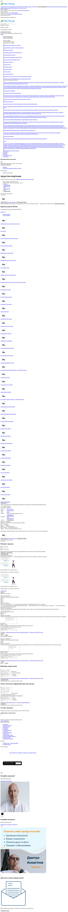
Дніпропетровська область (9, 47)
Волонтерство (6, 726)
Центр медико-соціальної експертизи (42, 145)
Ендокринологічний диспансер (23, 99)
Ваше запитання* (4, 651)
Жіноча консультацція (8, 101)
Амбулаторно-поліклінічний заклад (16, 83)
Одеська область (7, 64)
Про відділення (6, 215)
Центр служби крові (8, 148)
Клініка (28, 110)
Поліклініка (29, 125)
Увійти (2, 34)
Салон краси (6, 132)
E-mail (14, 674)
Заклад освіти (6, 104)
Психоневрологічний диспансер (60, 128)
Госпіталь (5, 93)
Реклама (16, 6)
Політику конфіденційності (22, 632)
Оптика (45, 122)
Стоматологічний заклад (26, 134)
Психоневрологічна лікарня (46, 128)
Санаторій (11, 132)
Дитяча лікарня (6, 96)
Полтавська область (7, 66)
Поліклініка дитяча (36, 125)
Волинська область (16, 45)
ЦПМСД (34, 148)
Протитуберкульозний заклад (35, 126)
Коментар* (3, 623)
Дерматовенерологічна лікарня (21, 95)
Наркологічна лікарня (20, 119)
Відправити (3, 703)
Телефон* (3, 629)
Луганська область (7, 59)
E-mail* (2, 628)
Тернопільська (10, 509)
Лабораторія (6, 112)
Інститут (5, 106)
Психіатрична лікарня (47, 126)
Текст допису (15, 693)
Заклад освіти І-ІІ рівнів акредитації (18, 104)
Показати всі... (4, 503)
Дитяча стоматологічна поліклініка (27, 96)
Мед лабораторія (7, 116)
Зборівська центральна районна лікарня (25, 179)
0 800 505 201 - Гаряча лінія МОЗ (10, 743)
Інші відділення (6, 214)
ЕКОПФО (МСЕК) (7, 732)
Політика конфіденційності (9, 736)
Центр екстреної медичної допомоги (47, 143)
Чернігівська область (26, 78)
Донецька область (19, 47)
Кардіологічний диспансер (9, 110)
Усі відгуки (34, 6)
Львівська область (16, 59)
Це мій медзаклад (12, 202)
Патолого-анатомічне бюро (9, 125)
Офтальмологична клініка (9, 123)
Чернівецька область (16, 78)
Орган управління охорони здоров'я (55, 122)
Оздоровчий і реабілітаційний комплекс (12, 122)
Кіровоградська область (16, 57)
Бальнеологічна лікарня (51, 86)
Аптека (26, 83)
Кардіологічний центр (21, 110)
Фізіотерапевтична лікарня (12, 138)
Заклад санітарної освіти (31, 104)
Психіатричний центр (35, 128)
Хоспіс (4, 141)
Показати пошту (7, 191)
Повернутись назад (5, 910)
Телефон (15, 675)
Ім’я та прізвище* (4, 626)
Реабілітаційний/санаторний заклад (11, 130)
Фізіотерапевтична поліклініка (25, 138)
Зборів (8, 512)
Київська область (7, 57)
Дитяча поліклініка (14, 96)
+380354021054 (6, 185)
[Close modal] (1, 669)
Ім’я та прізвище (16, 672)
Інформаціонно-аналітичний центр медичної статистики (29, 106)
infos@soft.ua (26, 10)
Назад (2, 633)
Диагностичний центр (34, 95)
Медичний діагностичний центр (40, 116)
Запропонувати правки (21, 202)
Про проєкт (11, 6)
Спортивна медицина (19, 132)
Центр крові (31, 145)
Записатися (14, 824)
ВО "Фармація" (11, 90)
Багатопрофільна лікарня (9, 86)
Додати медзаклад (5, 6)
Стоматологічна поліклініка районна (11, 134)
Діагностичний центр (50, 96)
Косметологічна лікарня (52, 110)
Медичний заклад (52, 116)
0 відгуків (4, 170)
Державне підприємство (8, 95)
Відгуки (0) (3, 552)
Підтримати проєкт (27, 6)
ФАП (4, 138)
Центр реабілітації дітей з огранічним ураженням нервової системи (36, 147)
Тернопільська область (8, 74)
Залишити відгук (4, 554)
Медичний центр (60, 116)
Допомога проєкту (7, 730)
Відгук (2, 592)
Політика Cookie (7, 737)
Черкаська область (7, 78)
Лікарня (11, 112)
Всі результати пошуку (5, 32)
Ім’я (14, 697)
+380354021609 (6, 186)
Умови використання (11, 632)
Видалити (8, 164)
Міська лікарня (21, 117)
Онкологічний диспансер (27, 122)
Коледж (45, 110)
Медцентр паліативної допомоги (10, 117)
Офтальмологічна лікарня (21, 123)
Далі (7, 635)
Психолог (20, 6)
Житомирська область (8, 50)
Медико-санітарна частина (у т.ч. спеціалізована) (22, 116)
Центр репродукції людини (58, 147)
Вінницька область (7, 45)
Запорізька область (17, 52)
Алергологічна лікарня (8, 82)
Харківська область (7, 76)
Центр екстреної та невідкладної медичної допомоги (35, 144)
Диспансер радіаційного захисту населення (54, 95)
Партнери (5, 728)
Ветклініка (5, 90)
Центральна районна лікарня (25, 148)
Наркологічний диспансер (31, 119)
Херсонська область (17, 76)
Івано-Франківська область (9, 54)
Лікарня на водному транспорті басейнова (36, 112)
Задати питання (12, 713)
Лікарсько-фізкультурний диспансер (17, 113)
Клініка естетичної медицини (36, 110)
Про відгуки (6, 734)
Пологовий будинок (45, 125)
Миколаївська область (8, 62)
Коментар (14, 671)
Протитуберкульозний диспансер (20, 126)
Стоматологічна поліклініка (54, 132)
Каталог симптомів (59, 6)
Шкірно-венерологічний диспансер (11, 150)
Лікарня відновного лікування (20, 112)
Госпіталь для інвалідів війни (14, 93)
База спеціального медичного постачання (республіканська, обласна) (30, 86)
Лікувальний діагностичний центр (33, 113)
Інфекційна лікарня (11, 106)
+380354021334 (6, 188)
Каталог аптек (17, 8)
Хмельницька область (26, 76)
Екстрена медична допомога (9, 99)
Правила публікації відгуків (36, 632)
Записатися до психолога (6, 781)
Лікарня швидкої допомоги (52, 112)
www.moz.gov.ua (10, 14)
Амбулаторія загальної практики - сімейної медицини (32, 82)
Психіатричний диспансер (13, 128)
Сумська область (7, 71)
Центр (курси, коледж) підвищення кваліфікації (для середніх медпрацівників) (21, 143)
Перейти (3, 212)
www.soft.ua (20, 10)
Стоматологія (35, 134)
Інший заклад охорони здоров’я (52, 106)
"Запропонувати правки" (59, 203)
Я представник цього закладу (8, 694)
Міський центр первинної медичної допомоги (35, 117)
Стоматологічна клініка (42, 132)
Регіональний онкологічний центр (27, 130)
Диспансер (41, 95)
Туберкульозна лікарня (8, 136)
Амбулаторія (17, 82)
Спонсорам (5, 729)
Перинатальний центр (21, 125)
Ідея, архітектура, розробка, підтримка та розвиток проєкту (22, 752)
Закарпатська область (8, 52)
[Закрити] (2, 162)
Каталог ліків (23, 8)
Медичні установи (7, 725)
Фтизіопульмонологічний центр (39, 138)
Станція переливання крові (30, 132)
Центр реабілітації (17, 147)
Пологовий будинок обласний (57, 125)
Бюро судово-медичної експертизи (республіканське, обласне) (27, 88)
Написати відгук (4, 202)
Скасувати (3, 164)
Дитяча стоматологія (40, 96)
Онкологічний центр (38, 122)
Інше (43, 106)
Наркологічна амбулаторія (9, 119)
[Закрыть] (1, 714)
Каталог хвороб (50, 6)
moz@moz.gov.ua (18, 14)
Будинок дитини (61, 86)
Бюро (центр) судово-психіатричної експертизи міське (47, 87)
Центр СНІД (16, 148)
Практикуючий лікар (8, 126)
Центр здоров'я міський (52, 144)
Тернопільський (10, 510)
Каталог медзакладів (42, 6)
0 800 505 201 (15, 12)
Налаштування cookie (8, 738)
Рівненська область (7, 69)
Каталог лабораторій (8, 8)
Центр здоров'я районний (22, 145)
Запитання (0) (9, 552)
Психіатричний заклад (24, 128)
